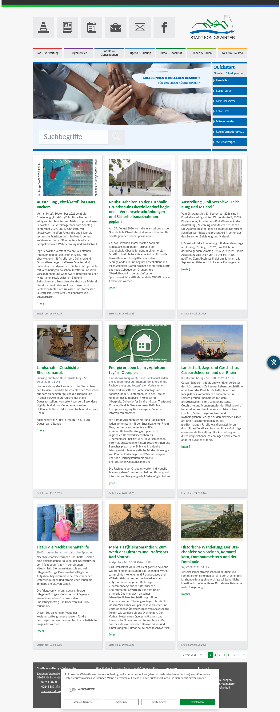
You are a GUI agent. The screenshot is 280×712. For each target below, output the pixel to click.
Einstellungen (159, 702)
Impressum (121, 702)
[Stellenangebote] (115, 27)
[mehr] (41, 303)
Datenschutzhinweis (82, 702)
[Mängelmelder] (43, 27)
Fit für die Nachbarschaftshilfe (63, 547)
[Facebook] (164, 27)
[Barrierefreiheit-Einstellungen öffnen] (273, 362)
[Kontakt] (140, 27)
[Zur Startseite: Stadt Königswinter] (212, 27)
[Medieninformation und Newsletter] (67, 27)
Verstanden (197, 702)
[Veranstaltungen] (91, 27)
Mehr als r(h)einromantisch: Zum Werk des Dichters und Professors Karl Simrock (138, 552)
